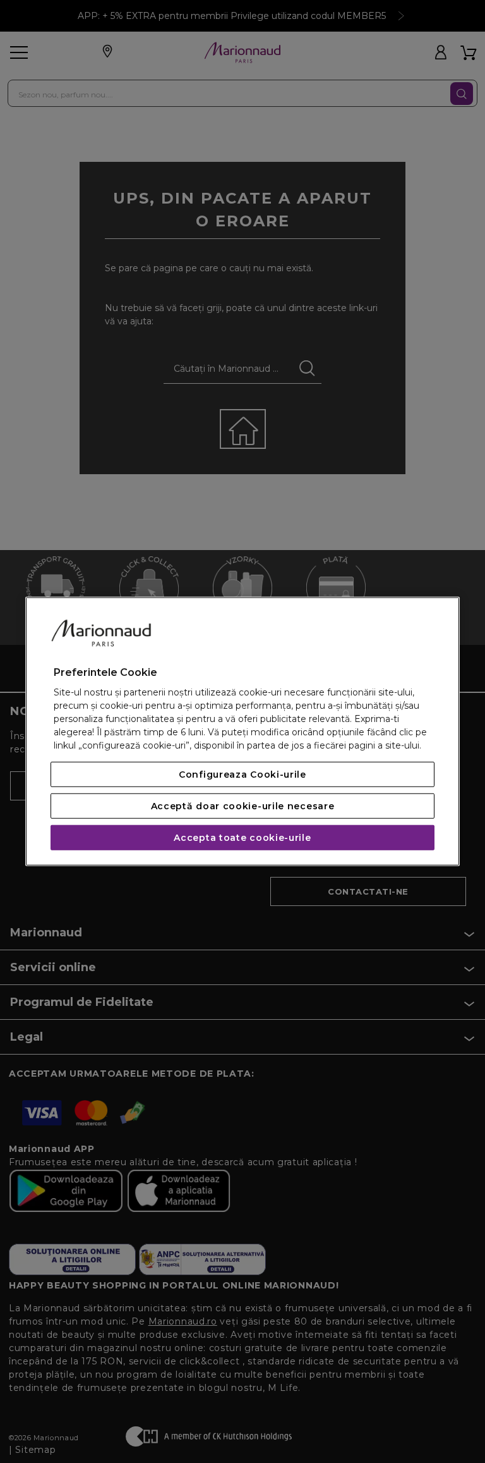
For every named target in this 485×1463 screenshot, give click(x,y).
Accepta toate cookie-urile (242, 837)
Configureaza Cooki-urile (242, 774)
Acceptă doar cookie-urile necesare (243, 806)
